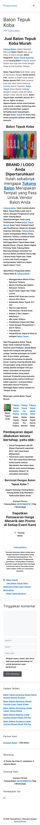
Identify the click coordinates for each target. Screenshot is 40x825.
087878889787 (24, 504)
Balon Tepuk (12, 580)
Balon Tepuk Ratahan (16, 593)
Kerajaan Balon (10, 743)
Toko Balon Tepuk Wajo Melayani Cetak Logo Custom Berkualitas (17, 586)
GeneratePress (20, 821)
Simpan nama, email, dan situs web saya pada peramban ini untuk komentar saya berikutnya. (20, 662)
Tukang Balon (23, 274)
